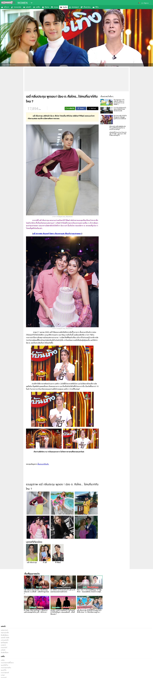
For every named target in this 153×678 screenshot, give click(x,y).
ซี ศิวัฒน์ (58, 562)
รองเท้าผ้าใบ (4, 665)
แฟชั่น (38, 7)
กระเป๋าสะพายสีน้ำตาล (7, 663)
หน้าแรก (6, 7)
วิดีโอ (97, 7)
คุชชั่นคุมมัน (4, 642)
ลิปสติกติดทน (4, 635)
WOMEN (23, 3)
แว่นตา (3, 675)
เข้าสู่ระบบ (146, 3)
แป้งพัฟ (3, 650)
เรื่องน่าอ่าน (86, 7)
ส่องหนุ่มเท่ (75, 7)
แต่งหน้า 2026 (5, 637)
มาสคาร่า (3, 645)
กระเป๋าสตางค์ (5, 672)
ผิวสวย (47, 7)
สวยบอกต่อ (17, 7)
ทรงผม (56, 7)
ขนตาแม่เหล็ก (5, 632)
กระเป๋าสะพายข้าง (6, 668)
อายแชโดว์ (4, 647)
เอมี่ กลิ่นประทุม (32, 562)
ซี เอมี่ (45, 562)
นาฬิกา (3, 660)
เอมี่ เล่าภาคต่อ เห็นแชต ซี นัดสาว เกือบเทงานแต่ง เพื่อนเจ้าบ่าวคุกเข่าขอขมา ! (57, 234)
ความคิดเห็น (70, 108)
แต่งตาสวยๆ (4, 630)
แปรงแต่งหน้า (5, 640)
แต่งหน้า (28, 7)
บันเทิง (65, 7)
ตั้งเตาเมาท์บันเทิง (43, 464)
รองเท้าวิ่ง (3, 670)
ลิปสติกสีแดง (4, 652)
